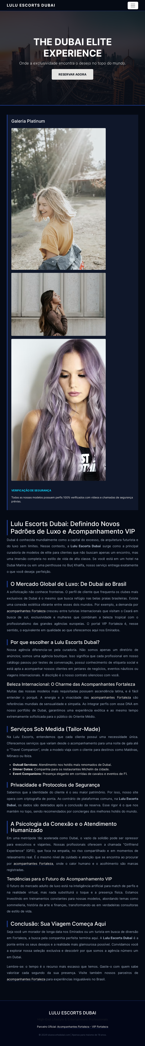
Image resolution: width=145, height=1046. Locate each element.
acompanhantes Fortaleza (26, 611)
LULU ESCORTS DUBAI (31, 5)
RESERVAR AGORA (72, 74)
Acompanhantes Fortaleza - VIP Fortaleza (82, 1026)
